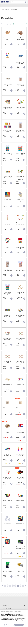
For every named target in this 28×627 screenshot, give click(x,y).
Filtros (5, 24)
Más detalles (8, 624)
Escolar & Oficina (5, 9)
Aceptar (19, 624)
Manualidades (14, 9)
